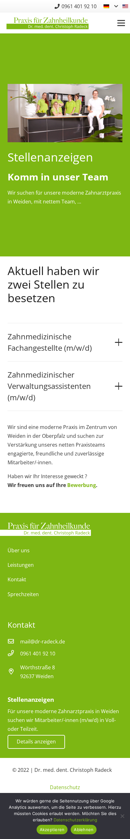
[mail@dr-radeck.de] (14, 641)
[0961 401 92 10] (14, 653)
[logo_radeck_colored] (47, 23)
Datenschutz (65, 787)
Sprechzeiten (23, 594)
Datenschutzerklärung (75, 819)
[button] (110, 6)
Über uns (19, 550)
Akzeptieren (52, 829)
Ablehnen (83, 829)
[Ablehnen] (122, 816)
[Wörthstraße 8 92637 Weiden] (14, 671)
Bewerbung (81, 485)
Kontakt (17, 579)
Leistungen (21, 564)
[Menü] (121, 23)
